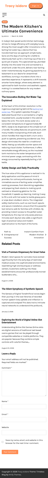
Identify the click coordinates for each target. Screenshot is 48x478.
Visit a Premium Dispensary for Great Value (23, 252)
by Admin (5, 36)
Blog (5, 22)
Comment (7, 368)
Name (5, 401)
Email (5, 414)
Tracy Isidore (16, 6)
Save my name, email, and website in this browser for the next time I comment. (24, 441)
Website (5, 427)
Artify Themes (15, 474)
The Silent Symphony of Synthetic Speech (22, 289)
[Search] (44, 15)
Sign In (35, 6)
